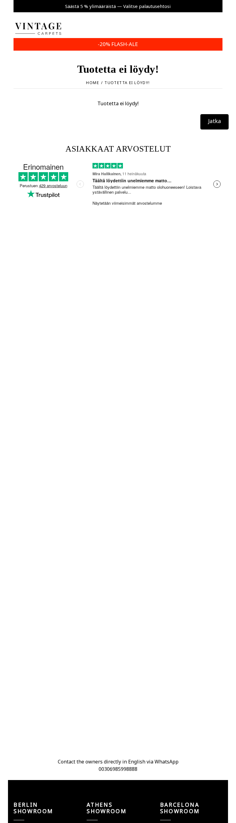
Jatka (214, 121)
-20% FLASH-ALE (118, 44)
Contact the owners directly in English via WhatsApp (118, 761)
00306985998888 (118, 769)
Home (92, 82)
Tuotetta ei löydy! (127, 82)
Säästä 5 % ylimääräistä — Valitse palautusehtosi (118, 6)
